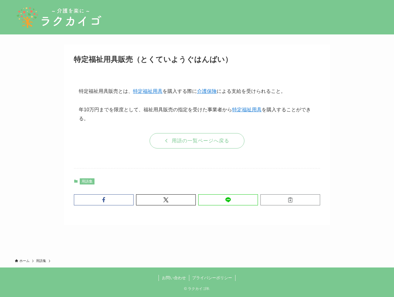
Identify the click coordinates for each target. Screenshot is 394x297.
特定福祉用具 (148, 91)
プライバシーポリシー (212, 277)
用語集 (87, 181)
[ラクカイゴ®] (59, 17)
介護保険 (207, 91)
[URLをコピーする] (290, 199)
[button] (104, 199)
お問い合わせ (174, 277)
